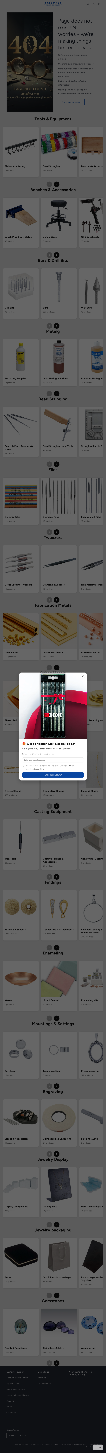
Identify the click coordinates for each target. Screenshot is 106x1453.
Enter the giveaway (53, 775)
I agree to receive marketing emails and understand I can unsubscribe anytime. (50, 767)
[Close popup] (83, 676)
